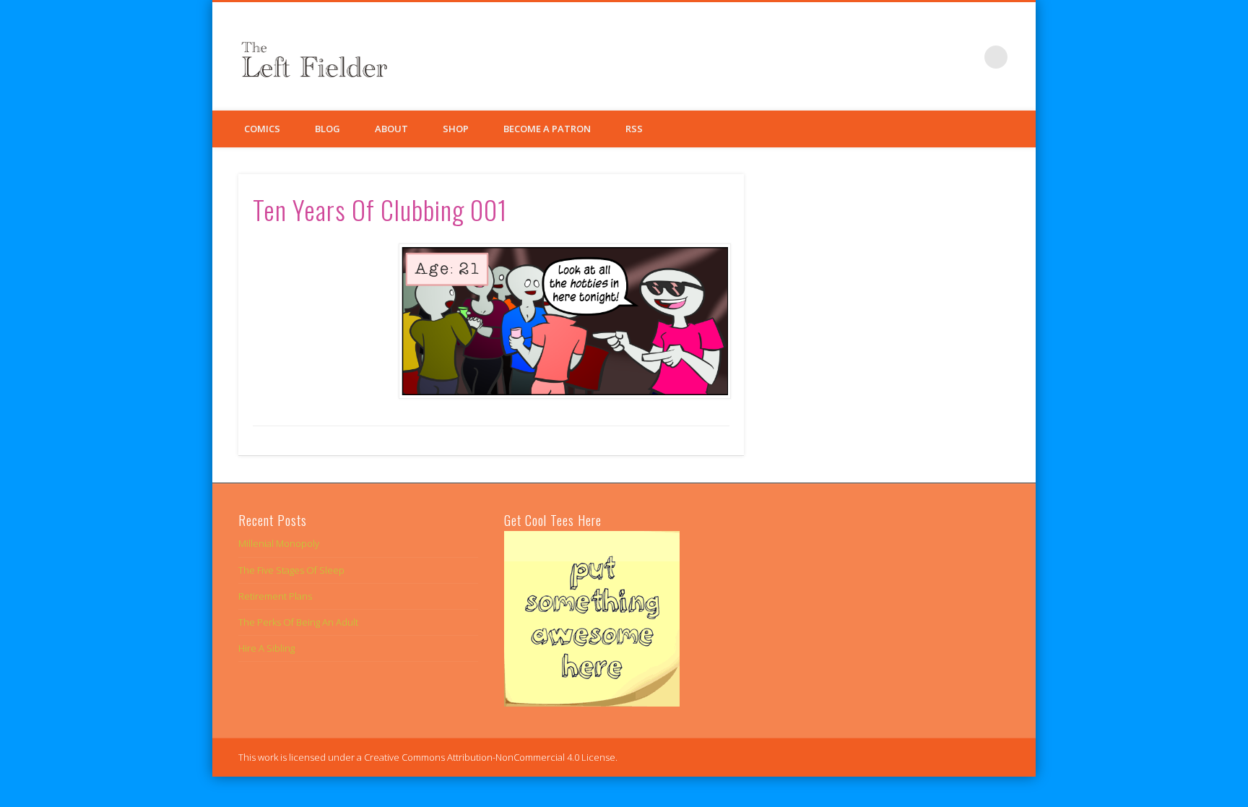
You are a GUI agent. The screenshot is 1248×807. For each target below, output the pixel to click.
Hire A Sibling (266, 648)
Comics (262, 128)
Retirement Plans (275, 596)
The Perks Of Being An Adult (298, 622)
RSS (634, 128)
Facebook (907, 57)
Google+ (966, 57)
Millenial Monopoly (278, 543)
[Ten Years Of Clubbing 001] (564, 321)
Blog (327, 128)
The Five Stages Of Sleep (291, 570)
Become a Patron (547, 128)
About (391, 128)
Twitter (936, 57)
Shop (456, 128)
